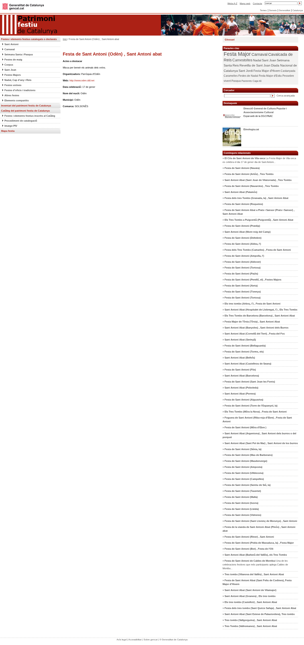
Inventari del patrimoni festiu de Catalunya (26, 105)
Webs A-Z (232, 3)
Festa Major (237, 54)
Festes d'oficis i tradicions (19, 90)
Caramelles (231, 75)
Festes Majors (12, 75)
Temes (263, 10)
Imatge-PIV (10, 125)
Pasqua (236, 81)
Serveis (273, 10)
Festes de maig (13, 59)
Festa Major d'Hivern (266, 70)
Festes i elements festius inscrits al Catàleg (29, 115)
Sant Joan (10, 69)
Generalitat (284, 10)
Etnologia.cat (251, 129)
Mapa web (245, 3)
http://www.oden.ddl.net (81, 80)
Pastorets (246, 81)
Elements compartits (16, 100)
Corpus (8, 64)
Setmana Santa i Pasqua (18, 54)
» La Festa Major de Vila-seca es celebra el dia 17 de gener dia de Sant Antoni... (259, 160)
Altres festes (11, 95)
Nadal (257, 60)
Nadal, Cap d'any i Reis (17, 80)
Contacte (257, 3)
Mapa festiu (8, 131)
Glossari (230, 39)
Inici (65, 39)
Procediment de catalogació (20, 120)
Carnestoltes (242, 60)
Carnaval (9, 49)
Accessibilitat (135, 639)
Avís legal (122, 639)
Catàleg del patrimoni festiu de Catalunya (25, 110)
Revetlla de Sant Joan (254, 65)
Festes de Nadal (248, 75)
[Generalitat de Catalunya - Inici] (23, 6)
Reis (236, 65)
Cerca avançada (286, 95)
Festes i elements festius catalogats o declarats (29, 39)
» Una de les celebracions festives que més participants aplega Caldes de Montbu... (255, 564)
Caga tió (257, 81)
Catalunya (297, 10)
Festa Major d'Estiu (270, 75)
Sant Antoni (11, 44)
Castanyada (288, 70)
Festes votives (12, 85)
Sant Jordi (246, 70)
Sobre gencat (151, 639)
